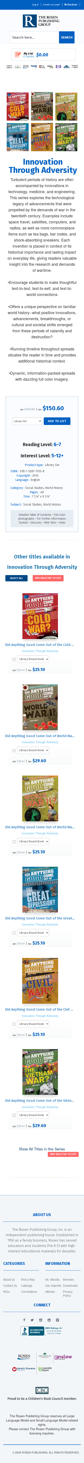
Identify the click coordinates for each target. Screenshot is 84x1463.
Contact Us (10, 1286)
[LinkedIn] (49, 1320)
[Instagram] (41, 1320)
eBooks (50, 1292)
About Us (9, 1280)
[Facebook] (24, 1320)
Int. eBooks (52, 1280)
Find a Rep (28, 1280)
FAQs (6, 1292)
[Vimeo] (57, 1320)
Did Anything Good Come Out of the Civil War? (41, 1009)
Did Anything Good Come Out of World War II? (41, 827)
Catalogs (26, 1286)
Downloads (70, 1286)
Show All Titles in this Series (42, 1148)
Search (67, 37)
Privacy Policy (68, 1294)
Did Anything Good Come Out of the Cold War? (42, 645)
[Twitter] (32, 1320)
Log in (35, 4)
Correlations (29, 1292)
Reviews (68, 1280)
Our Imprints (53, 1286)
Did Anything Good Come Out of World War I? (41, 736)
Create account (51, 4)
